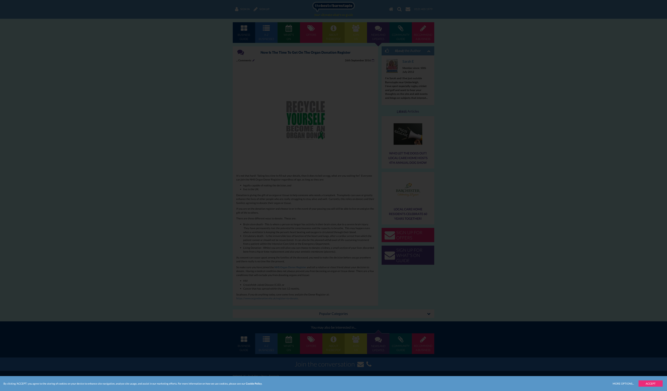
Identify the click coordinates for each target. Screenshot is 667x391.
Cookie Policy (254, 383)
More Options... (623, 383)
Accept (651, 383)
